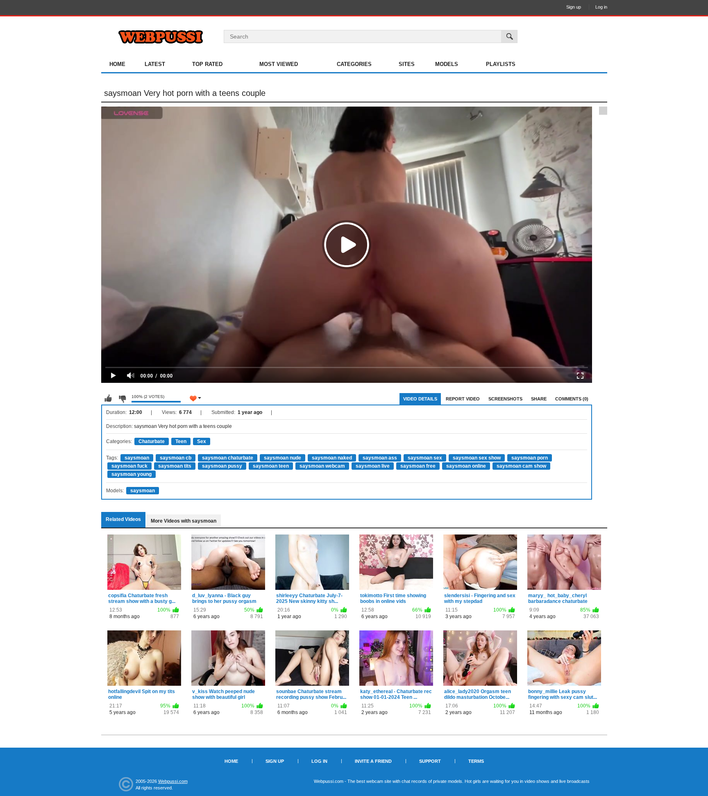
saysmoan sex (425, 458)
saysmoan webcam (322, 466)
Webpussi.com (173, 781)
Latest (155, 64)
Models (446, 64)
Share (539, 398)
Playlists (500, 64)
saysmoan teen (271, 466)
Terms (476, 761)
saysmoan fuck (129, 466)
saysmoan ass (380, 458)
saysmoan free (418, 466)
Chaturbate (151, 441)
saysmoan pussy (222, 466)
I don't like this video (122, 398)
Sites (407, 64)
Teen (180, 441)
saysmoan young (131, 474)
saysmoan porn (529, 458)
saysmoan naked (332, 458)
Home (117, 64)
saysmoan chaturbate (227, 458)
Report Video (463, 398)
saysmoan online (466, 466)
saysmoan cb (175, 458)
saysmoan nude (282, 458)
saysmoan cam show (521, 466)
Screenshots (505, 398)
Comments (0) (571, 398)
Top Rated (207, 64)
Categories (354, 64)
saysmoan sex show (477, 458)
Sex (201, 441)
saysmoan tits (174, 466)
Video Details (420, 398)
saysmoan (137, 458)
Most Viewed (278, 64)
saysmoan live (373, 466)
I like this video (108, 398)
